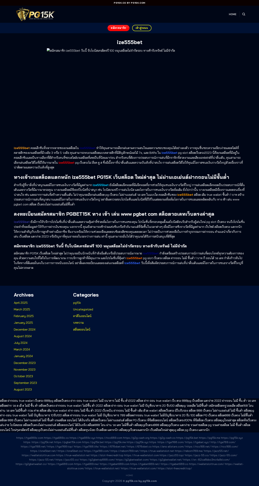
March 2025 (22, 309)
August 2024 (23, 336)
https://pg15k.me (209, 437)
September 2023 (25, 383)
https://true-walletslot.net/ (102, 468)
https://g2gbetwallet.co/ (31, 464)
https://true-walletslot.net (157, 451)
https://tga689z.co (56, 437)
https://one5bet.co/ (70, 451)
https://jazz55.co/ (67, 459)
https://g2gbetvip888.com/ (97, 459)
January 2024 (23, 356)
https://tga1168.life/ (86, 446)
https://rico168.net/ (198, 446)
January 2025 (23, 322)
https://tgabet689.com (115, 464)
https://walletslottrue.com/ (206, 464)
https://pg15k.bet (187, 437)
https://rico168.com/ (225, 446)
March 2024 (22, 349)
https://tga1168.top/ (60, 446)
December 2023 (25, 363)
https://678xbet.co (139, 446)
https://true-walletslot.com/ (139, 468)
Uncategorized (83, 309)
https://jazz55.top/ (172, 455)
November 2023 (24, 369)
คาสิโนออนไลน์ (82, 316)
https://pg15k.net (42, 442)
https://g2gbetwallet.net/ (166, 459)
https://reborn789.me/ (189, 451)
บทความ (78, 322)
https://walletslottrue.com (39, 455)
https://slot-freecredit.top (107, 455)
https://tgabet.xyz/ (197, 442)
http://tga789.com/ (223, 442)
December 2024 (24, 329)
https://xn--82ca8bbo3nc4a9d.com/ (206, 459)
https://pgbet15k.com (67, 442)
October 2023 (23, 376)
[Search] (243, 14)
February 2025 (24, 316)
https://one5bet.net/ (43, 451)
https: (27, 442)
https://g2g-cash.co (163, 437)
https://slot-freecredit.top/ (175, 468)
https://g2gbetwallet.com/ (132, 459)
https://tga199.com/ (97, 451)
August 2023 (23, 389)
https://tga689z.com (29, 437)
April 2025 (21, 303)
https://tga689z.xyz (83, 437)
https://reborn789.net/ (125, 451)
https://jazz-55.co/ (197, 455)
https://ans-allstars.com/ (168, 446)
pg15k (77, 303)
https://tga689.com (60, 464)
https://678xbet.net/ (113, 446)
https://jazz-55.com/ (223, 455)
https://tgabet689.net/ (145, 464)
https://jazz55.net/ (216, 451)
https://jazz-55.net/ (42, 459)
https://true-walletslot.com (141, 455)
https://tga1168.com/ (171, 442)
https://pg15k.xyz (232, 437)
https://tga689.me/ (86, 464)
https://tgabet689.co (174, 464)
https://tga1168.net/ (34, 446)
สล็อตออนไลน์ (81, 329)
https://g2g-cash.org (136, 437)
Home (233, 14)
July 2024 (20, 343)
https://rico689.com (109, 437)
